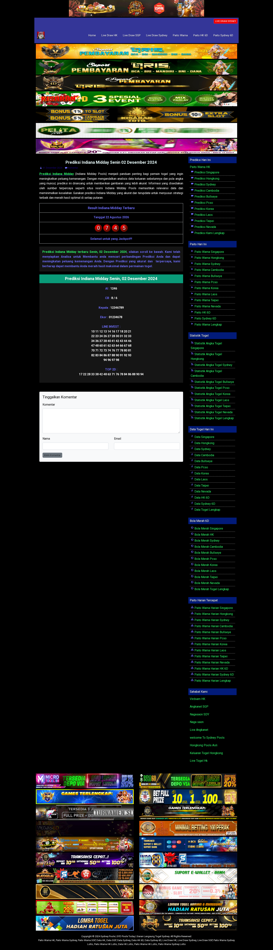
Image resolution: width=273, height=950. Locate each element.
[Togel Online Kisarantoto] (136, 115)
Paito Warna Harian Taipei (211, 656)
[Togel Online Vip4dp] (188, 813)
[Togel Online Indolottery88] (188, 860)
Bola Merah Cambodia (208, 546)
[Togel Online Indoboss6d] (188, 781)
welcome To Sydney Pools (207, 737)
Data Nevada (202, 491)
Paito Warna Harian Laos (210, 650)
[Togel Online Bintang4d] (85, 860)
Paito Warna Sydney (207, 264)
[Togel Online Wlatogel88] (85, 876)
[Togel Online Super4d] (136, 83)
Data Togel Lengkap (207, 509)
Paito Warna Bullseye (208, 276)
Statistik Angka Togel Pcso (212, 388)
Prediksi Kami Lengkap (209, 233)
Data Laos (201, 479)
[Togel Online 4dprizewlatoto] (85, 892)
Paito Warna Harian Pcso (210, 638)
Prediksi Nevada (205, 227)
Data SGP (111, 940)
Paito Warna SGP (86, 940)
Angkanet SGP (199, 706)
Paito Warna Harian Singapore (213, 608)
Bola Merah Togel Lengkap (211, 589)
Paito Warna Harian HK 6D (211, 668)
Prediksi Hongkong (206, 178)
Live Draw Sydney (156, 35)
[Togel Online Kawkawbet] (85, 813)
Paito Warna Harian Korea (210, 644)
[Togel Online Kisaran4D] (136, 99)
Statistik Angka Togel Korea (212, 394)
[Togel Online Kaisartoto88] (85, 907)
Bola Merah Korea (205, 565)
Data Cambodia (204, 455)
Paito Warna (180, 35)
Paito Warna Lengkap (208, 324)
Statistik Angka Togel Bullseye (214, 382)
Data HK (101, 940)
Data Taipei (201, 485)
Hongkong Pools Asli (203, 745)
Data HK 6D (201, 497)
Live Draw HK (109, 35)
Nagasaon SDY (199, 714)
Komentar (73, 168)
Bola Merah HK (204, 534)
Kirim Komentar (52, 455)
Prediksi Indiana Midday (56, 174)
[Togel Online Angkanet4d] (188, 876)
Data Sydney (202, 449)
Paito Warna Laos (205, 294)
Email (117, 438)
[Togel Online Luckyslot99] (188, 797)
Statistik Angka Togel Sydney (213, 365)
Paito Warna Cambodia (209, 270)
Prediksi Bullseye (205, 196)
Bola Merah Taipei (206, 577)
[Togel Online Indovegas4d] (188, 923)
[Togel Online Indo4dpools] (85, 923)
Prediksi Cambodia (206, 190)
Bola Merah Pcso (205, 559)
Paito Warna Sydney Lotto (172, 944)
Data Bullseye (203, 461)
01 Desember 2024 (52, 168)
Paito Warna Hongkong (209, 258)
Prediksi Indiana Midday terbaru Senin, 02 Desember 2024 (84, 252)
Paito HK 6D (200, 35)
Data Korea (201, 473)
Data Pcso (201, 467)
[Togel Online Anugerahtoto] (188, 844)
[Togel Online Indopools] (188, 892)
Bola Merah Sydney (207, 540)
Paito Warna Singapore (209, 252)
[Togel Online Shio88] (188, 907)
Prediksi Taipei (204, 221)
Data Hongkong (204, 443)
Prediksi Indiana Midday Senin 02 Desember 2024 (111, 162)
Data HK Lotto (125, 944)
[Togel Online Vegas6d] (85, 828)
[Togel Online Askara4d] (85, 844)
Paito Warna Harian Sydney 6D (214, 674)
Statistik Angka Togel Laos (211, 400)
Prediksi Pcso (203, 202)
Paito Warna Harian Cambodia (213, 626)
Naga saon (197, 722)
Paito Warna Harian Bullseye (212, 632)
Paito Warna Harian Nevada (212, 662)
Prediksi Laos (203, 215)
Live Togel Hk (199, 760)
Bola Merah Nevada (207, 583)
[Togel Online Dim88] (136, 67)
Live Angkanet (199, 730)
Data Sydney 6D (204, 504)
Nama (46, 438)
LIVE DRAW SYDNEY (225, 21)
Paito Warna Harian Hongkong (213, 614)
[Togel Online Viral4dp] (136, 146)
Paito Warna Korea (206, 288)
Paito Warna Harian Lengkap (212, 680)
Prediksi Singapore (206, 172)
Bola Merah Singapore (208, 528)
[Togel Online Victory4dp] (85, 797)
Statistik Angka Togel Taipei (212, 406)
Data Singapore (204, 437)
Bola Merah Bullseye (207, 552)
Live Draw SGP (132, 35)
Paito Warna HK (200, 167)
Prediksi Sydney (205, 184)
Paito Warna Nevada (207, 306)
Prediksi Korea (204, 209)
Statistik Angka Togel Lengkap (214, 418)
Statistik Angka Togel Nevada (213, 412)
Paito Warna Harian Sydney (211, 620)
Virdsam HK (197, 699)
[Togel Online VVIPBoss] (136, 51)
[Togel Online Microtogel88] (85, 781)
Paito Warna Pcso (206, 282)
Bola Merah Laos (205, 571)
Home (92, 35)
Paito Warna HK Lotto (105, 944)
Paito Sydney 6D (223, 35)
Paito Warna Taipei (206, 300)
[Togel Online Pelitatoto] (136, 130)
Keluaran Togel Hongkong (206, 753)
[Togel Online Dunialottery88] (188, 828)
